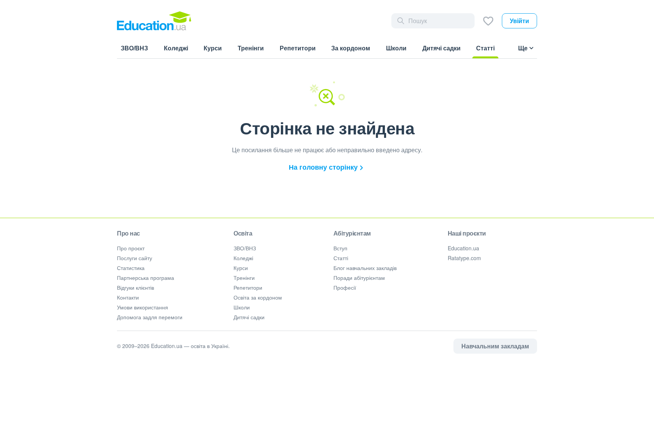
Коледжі (243, 258)
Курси (241, 268)
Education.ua (463, 248)
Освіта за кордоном (258, 297)
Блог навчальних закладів (365, 268)
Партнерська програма (145, 277)
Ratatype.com (464, 258)
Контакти (128, 297)
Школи (242, 307)
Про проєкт (131, 248)
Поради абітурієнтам (359, 277)
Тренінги (244, 277)
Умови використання (142, 307)
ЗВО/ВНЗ (245, 248)
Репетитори (248, 287)
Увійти (519, 20)
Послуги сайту (134, 258)
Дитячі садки (249, 317)
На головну (323, 167)
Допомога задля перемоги (149, 317)
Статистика (131, 268)
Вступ (340, 248)
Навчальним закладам (495, 346)
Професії (344, 287)
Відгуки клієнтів (135, 287)
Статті (340, 258)
